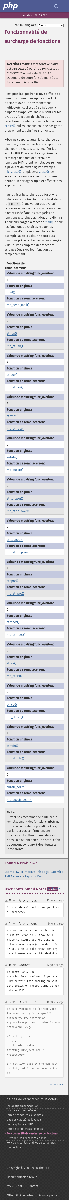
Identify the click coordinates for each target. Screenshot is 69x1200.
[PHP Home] (10, 6)
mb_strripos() (16, 635)
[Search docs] (56, 6)
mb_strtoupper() (18, 552)
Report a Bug (33, 876)
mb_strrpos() (15, 428)
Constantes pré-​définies (21, 1110)
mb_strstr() (14, 676)
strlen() (12, 333)
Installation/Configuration (22, 1106)
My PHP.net (14, 1186)
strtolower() (15, 498)
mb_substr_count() (19, 799)
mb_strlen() (15, 346)
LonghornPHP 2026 (34, 15)
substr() (10, 126)
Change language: (25, 25)
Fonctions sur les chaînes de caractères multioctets (31, 1145)
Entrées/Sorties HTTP (20, 1124)
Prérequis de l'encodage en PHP (26, 1138)
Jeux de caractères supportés (25, 1115)
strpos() (12, 375)
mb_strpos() (15, 387)
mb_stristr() (15, 717)
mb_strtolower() (18, 511)
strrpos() (12, 416)
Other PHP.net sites (20, 1195)
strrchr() (12, 746)
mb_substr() (13, 172)
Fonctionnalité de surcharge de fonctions (32, 1133)
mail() (49, 222)
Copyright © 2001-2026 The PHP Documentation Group (28, 1172)
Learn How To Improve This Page (27, 872)
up (7, 901)
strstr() (11, 663)
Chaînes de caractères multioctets (31, 1099)
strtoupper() (15, 539)
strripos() (13, 622)
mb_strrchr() (15, 758)
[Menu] (63, 6)
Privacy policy (48, 1195)
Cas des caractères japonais (24, 1119)
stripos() (12, 581)
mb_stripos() (15, 593)
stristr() (12, 704)
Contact (33, 1186)
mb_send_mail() (18, 305)
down (14, 901)
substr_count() (16, 787)
